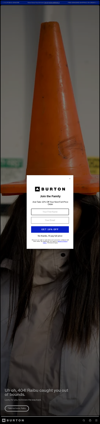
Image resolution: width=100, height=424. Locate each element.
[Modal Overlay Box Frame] (50, 212)
